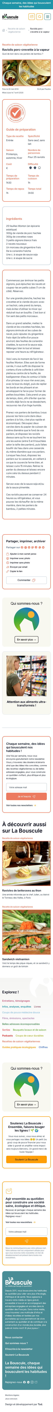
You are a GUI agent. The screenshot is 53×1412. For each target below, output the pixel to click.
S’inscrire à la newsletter (19, 1348)
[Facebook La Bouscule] (22, 547)
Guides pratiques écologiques (19, 1047)
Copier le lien (16, 571)
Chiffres (43, 1047)
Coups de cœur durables (30, 1035)
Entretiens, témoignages (16, 1000)
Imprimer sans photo (20, 562)
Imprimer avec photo (20, 558)
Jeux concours (11, 1399)
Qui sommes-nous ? (16, 1343)
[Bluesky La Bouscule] (43, 547)
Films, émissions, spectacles (18, 1018)
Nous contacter (14, 1337)
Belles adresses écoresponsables (21, 1023)
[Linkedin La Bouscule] (29, 547)
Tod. (40, 1404)
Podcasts (7, 1035)
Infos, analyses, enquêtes (16, 1006)
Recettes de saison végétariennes (21, 1041)
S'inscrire (31, 16)
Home (3, 30)
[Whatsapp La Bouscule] (39, 547)
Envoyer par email (18, 567)
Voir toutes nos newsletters (19, 805)
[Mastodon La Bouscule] (32, 547)
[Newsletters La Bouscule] (35, 1382)
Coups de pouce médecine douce (21, 1012)
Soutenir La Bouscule (26, 1159)
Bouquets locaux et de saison (29, 1029)
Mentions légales (12, 1395)
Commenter (24, 580)
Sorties (6, 1029)
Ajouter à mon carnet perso (23, 554)
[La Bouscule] (10, 17)
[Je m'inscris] (26, 1241)
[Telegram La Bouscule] (36, 547)
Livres (37, 1006)
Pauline (48, 89)
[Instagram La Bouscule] (25, 547)
